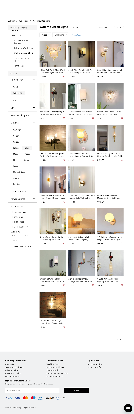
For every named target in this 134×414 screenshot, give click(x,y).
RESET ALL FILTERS (22, 247)
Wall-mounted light (41, 21)
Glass (46, 35)
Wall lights (23, 21)
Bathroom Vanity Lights (21, 59)
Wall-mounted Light (23, 53)
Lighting (11, 21)
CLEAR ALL (76, 35)
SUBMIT (76, 390)
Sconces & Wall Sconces (21, 41)
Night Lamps (20, 66)
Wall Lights (17, 35)
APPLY (16, 241)
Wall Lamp (61, 35)
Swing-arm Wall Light (24, 48)
